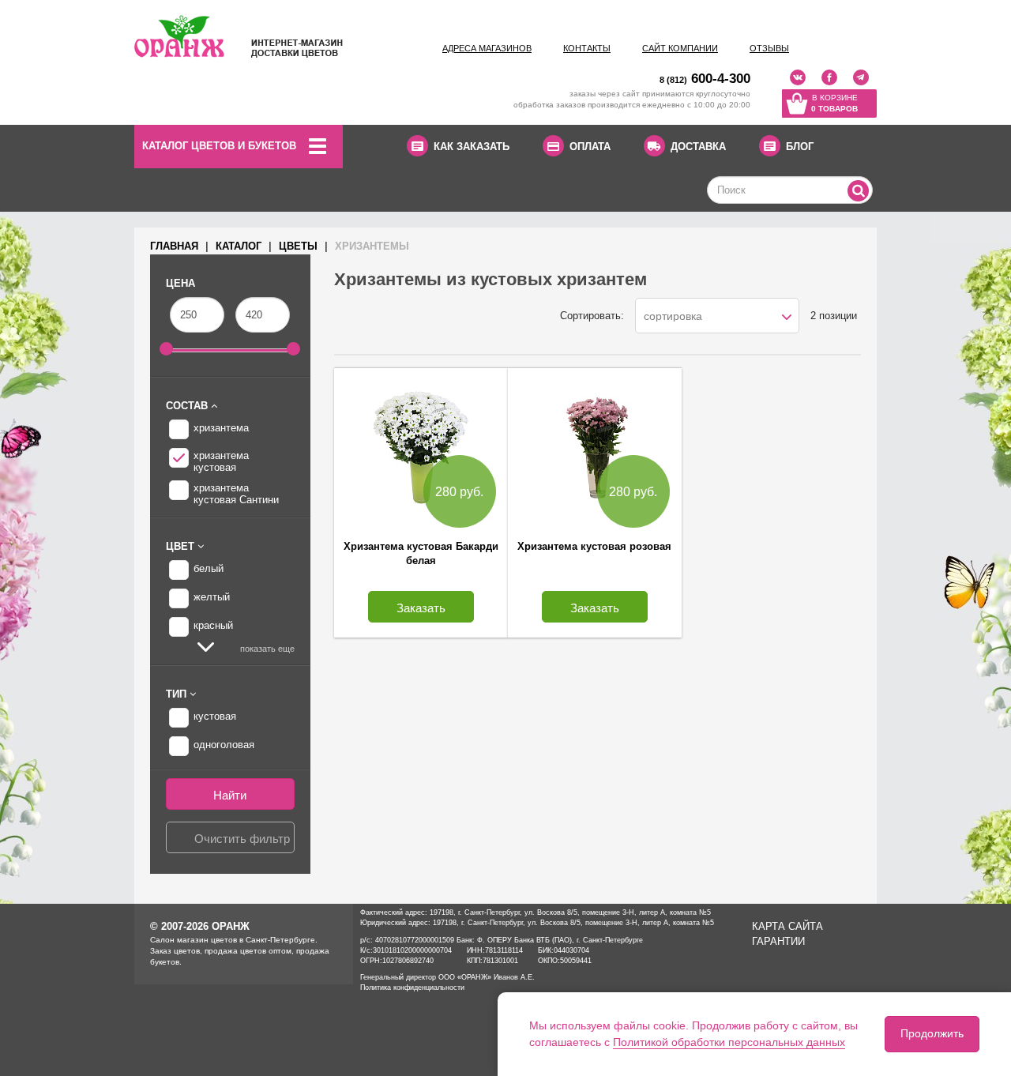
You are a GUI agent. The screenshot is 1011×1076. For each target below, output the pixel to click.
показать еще (266, 648)
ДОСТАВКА (698, 146)
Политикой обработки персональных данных (729, 1042)
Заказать (421, 608)
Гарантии (778, 941)
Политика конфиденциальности (412, 987)
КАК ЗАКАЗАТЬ (471, 146)
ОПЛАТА (590, 146)
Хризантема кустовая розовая (594, 546)
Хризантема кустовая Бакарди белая (421, 553)
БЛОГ (800, 146)
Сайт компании (680, 48)
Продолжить (932, 1033)
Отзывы (769, 48)
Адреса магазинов (487, 48)
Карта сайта (787, 926)
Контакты (587, 48)
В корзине (834, 103)
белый (209, 568)
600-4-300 (705, 78)
